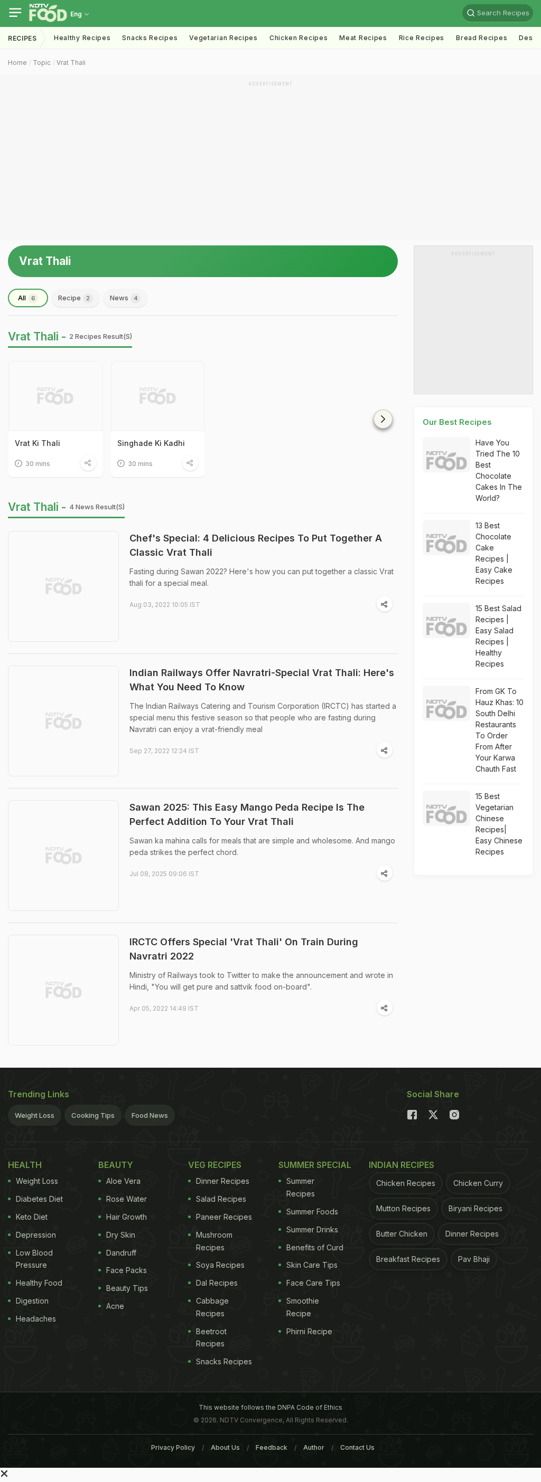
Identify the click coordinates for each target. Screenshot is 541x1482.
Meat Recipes (363, 38)
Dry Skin (120, 1234)
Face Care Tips (313, 1282)
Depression (36, 1234)
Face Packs (126, 1270)
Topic (42, 62)
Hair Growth (126, 1216)
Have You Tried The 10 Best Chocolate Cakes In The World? (498, 470)
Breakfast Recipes (408, 1259)
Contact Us (357, 1447)
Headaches (36, 1318)
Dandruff (121, 1252)
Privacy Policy (173, 1447)
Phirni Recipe (309, 1331)
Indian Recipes (401, 1165)
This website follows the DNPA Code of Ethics (270, 1407)
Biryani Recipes (475, 1208)
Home (17, 62)
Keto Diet (32, 1216)
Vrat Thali (71, 62)
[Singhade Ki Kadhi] (158, 396)
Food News (150, 1115)
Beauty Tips (127, 1288)
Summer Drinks (312, 1229)
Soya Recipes (220, 1264)
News (124, 297)
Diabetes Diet (39, 1198)
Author (313, 1447)
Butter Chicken (401, 1233)
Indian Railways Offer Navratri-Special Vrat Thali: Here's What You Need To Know (261, 679)
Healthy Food (39, 1282)
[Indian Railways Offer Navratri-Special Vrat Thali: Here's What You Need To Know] (63, 721)
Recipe (74, 297)
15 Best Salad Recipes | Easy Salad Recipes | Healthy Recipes (498, 636)
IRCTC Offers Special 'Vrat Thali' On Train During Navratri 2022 (243, 949)
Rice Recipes (421, 38)
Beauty (115, 1165)
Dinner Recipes (222, 1180)
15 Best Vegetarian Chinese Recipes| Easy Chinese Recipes (499, 824)
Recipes (22, 38)
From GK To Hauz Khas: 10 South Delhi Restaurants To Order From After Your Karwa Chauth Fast (499, 730)
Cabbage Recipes (212, 1307)
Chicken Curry (478, 1183)
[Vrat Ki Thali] (55, 396)
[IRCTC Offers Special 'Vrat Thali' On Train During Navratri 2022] (63, 990)
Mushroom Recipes (214, 1241)
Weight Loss (34, 1115)
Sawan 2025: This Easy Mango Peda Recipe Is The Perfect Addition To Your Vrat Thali (247, 814)
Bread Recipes (481, 38)
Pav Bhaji (474, 1259)
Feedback (271, 1447)
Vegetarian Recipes (223, 38)
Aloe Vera (123, 1180)
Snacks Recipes (150, 38)
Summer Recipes (300, 1187)
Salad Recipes (221, 1198)
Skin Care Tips (312, 1264)
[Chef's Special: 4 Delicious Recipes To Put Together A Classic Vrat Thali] (63, 586)
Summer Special (314, 1165)
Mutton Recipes (403, 1208)
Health (25, 1165)
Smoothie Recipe (302, 1307)
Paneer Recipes (224, 1216)
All (26, 297)
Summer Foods (312, 1211)
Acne (115, 1306)
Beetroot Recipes (211, 1337)
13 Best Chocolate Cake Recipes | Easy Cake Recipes (493, 553)
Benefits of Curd (314, 1247)
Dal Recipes (217, 1282)
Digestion (32, 1300)
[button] (383, 419)
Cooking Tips (93, 1115)
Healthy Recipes (82, 38)
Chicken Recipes (298, 38)
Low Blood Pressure (34, 1259)
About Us (225, 1447)
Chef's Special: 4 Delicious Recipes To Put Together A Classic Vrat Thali (255, 545)
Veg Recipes (214, 1165)
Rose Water (126, 1198)
